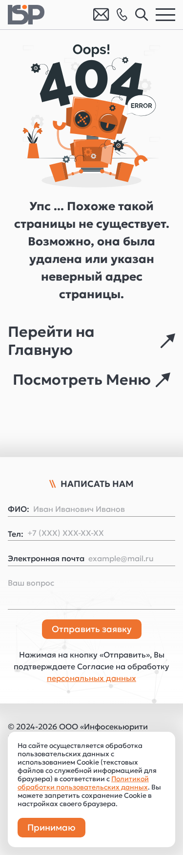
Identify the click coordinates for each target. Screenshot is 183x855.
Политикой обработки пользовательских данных (83, 782)
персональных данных (91, 678)
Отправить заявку (92, 629)
